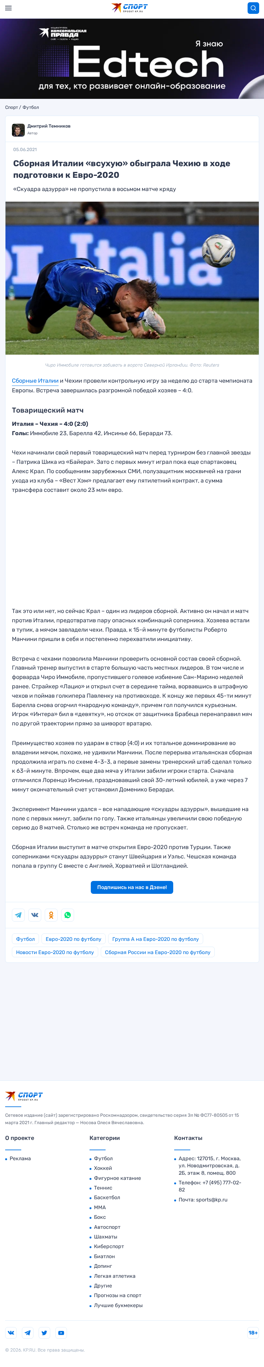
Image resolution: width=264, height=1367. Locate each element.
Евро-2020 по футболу (73, 939)
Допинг (103, 1266)
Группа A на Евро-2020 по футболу (155, 939)
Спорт (11, 107)
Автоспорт (107, 1227)
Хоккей (103, 1168)
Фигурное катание (117, 1178)
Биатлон (104, 1256)
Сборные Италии (35, 380)
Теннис (103, 1188)
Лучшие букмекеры (118, 1305)
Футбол (31, 107)
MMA (100, 1207)
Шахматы (105, 1237)
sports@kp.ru (212, 1200)
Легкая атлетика (115, 1276)
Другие (103, 1286)
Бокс (100, 1217)
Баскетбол (107, 1197)
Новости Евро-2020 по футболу (55, 952)
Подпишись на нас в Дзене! (132, 887)
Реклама (20, 1158)
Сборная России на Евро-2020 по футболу (158, 952)
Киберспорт (109, 1246)
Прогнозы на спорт (117, 1295)
